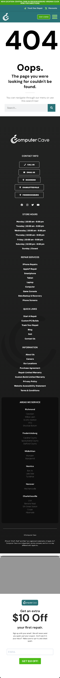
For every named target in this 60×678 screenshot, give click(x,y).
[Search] (51, 108)
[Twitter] (32, 204)
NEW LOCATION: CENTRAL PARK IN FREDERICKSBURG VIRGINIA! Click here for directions (30, 2)
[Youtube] (38, 204)
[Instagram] (27, 204)
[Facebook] (22, 204)
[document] (30, 615)
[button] (30, 554)
